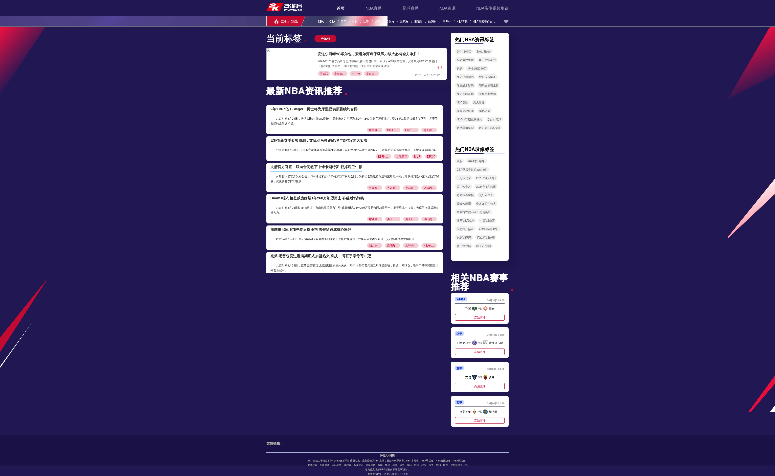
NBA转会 (484, 111)
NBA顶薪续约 (465, 77)
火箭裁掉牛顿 (393, 188)
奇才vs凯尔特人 (486, 203)
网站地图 (387, 455)
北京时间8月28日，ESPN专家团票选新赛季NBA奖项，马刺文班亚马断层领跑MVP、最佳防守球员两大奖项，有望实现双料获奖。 (357, 150)
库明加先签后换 (393, 245)
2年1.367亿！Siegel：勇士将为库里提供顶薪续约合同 (314, 109)
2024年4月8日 (477, 161)
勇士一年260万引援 (393, 219)
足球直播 (410, 8)
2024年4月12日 (489, 229)
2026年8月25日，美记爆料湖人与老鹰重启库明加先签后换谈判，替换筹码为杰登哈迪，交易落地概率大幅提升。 (346, 239)
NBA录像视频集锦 (492, 8)
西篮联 (324, 74)
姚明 (459, 161)
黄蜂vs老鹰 (464, 203)
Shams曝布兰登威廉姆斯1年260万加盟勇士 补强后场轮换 (317, 198)
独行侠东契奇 (487, 77)
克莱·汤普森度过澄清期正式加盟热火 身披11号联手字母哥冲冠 (320, 255)
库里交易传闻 (465, 111)
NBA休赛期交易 (430, 245)
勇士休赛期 (430, 130)
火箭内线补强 (430, 188)
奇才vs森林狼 (465, 195)
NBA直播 (374, 8)
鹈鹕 (459, 68)
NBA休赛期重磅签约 (469, 119)
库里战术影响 (465, 85)
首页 (341, 8)
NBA (321, 21)
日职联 (418, 21)
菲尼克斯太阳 (487, 94)
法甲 (366, 21)
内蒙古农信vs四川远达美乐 (474, 212)
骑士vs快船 (464, 246)
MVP (417, 156)
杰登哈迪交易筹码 (412, 245)
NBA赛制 (462, 102)
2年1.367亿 (393, 130)
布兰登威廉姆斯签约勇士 (375, 219)
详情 (439, 67)
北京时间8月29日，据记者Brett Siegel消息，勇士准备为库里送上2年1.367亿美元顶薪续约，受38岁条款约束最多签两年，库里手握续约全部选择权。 (354, 120)
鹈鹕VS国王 (464, 237)
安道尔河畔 (341, 74)
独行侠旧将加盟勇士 (430, 219)
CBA (332, 21)
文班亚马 (401, 156)
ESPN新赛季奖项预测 (384, 156)
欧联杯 (390, 21)
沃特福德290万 (477, 68)
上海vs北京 (464, 178)
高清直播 (480, 317)
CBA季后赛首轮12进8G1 (472, 169)
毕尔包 (356, 74)
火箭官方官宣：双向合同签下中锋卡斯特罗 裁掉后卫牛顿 (316, 166)
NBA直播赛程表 (482, 21)
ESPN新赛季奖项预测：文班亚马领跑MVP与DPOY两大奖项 (318, 140)
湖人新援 (479, 102)
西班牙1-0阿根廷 (489, 128)
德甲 (377, 21)
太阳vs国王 (486, 195)
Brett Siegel (412, 130)
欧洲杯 (432, 21)
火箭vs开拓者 (465, 229)
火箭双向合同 (412, 188)
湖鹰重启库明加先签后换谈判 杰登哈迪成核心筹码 (310, 229)
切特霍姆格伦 (465, 128)
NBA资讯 (447, 8)
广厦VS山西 (487, 220)
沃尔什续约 (494, 119)
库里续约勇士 (375, 130)
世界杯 (446, 21)
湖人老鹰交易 (375, 245)
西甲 (343, 21)
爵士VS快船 (483, 246)
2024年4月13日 (486, 178)
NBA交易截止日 (489, 85)
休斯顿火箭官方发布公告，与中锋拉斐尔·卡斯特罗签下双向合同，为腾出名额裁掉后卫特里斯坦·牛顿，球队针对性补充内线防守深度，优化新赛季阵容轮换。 (354, 178)
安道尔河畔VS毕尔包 (372, 74)
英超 (355, 21)
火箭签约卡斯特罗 (375, 188)
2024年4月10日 (486, 186)
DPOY (431, 156)
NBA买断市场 (465, 94)
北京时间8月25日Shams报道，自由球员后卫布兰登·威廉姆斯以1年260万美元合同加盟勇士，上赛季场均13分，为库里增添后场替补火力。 (354, 209)
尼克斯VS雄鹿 (486, 237)
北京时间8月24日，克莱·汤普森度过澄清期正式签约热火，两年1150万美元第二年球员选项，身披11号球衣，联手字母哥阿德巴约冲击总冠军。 (354, 267)
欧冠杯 (404, 21)
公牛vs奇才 (464, 186)
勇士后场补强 (412, 219)
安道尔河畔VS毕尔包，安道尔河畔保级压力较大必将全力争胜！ (369, 53)
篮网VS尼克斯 (465, 220)
